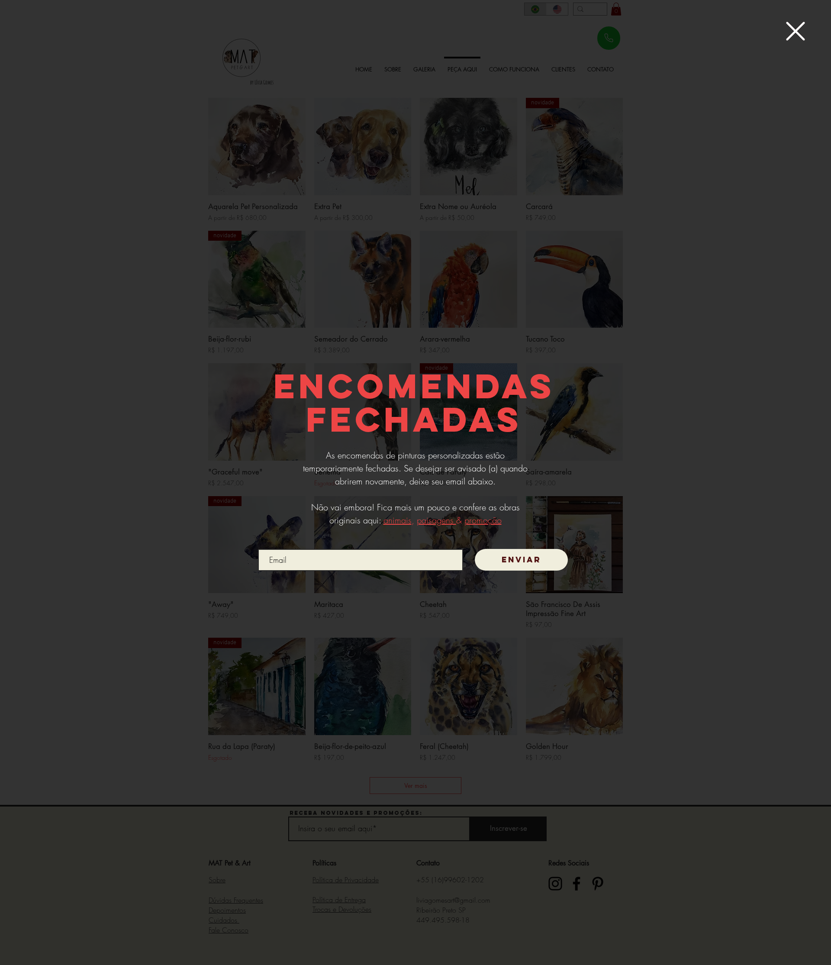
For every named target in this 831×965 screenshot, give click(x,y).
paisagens (436, 520)
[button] (795, 31)
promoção (483, 520)
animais (397, 520)
